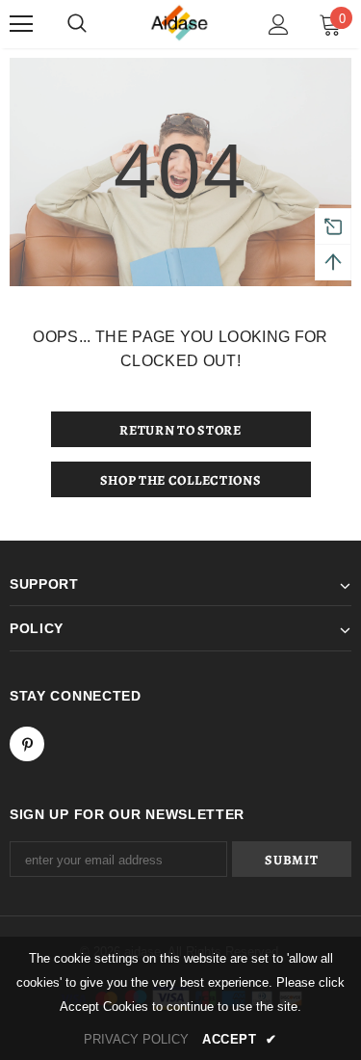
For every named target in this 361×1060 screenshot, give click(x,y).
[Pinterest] (27, 744)
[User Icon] (279, 24)
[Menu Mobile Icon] (21, 24)
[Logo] (181, 23)
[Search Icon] (77, 24)
